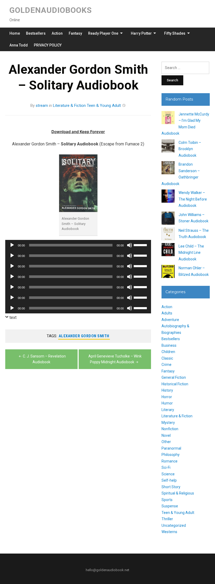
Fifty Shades (174, 33)
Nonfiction (170, 429)
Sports (167, 500)
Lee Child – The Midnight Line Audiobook (191, 252)
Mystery (168, 422)
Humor (167, 403)
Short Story (171, 487)
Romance (170, 461)
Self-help (169, 480)
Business (169, 345)
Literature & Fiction (69, 105)
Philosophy (171, 455)
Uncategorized (174, 525)
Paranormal (171, 448)
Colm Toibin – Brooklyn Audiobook (190, 148)
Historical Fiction (175, 384)
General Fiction (174, 377)
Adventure (170, 320)
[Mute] (129, 245)
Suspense (170, 506)
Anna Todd (18, 45)
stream (42, 105)
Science (168, 474)
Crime (166, 364)
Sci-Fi (166, 467)
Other (166, 442)
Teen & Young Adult (104, 105)
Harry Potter (141, 33)
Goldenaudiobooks (50, 10)
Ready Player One (103, 33)
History (167, 390)
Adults (167, 313)
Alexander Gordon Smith (84, 336)
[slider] (141, 244)
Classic (167, 358)
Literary (168, 410)
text (13, 317)
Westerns (169, 532)
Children (168, 352)
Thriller (167, 519)
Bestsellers (36, 33)
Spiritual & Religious (178, 493)
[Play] (12, 245)
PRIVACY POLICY (48, 45)
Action (57, 33)
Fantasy (75, 33)
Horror (167, 397)
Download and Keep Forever (78, 131)
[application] (78, 245)
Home (14, 33)
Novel (166, 435)
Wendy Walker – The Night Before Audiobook (193, 199)
